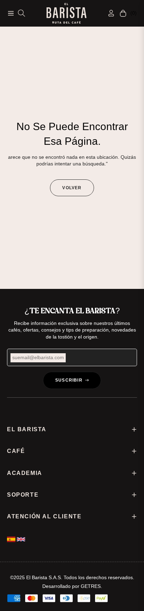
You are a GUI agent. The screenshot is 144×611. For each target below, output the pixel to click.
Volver (71, 187)
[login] (108, 13)
